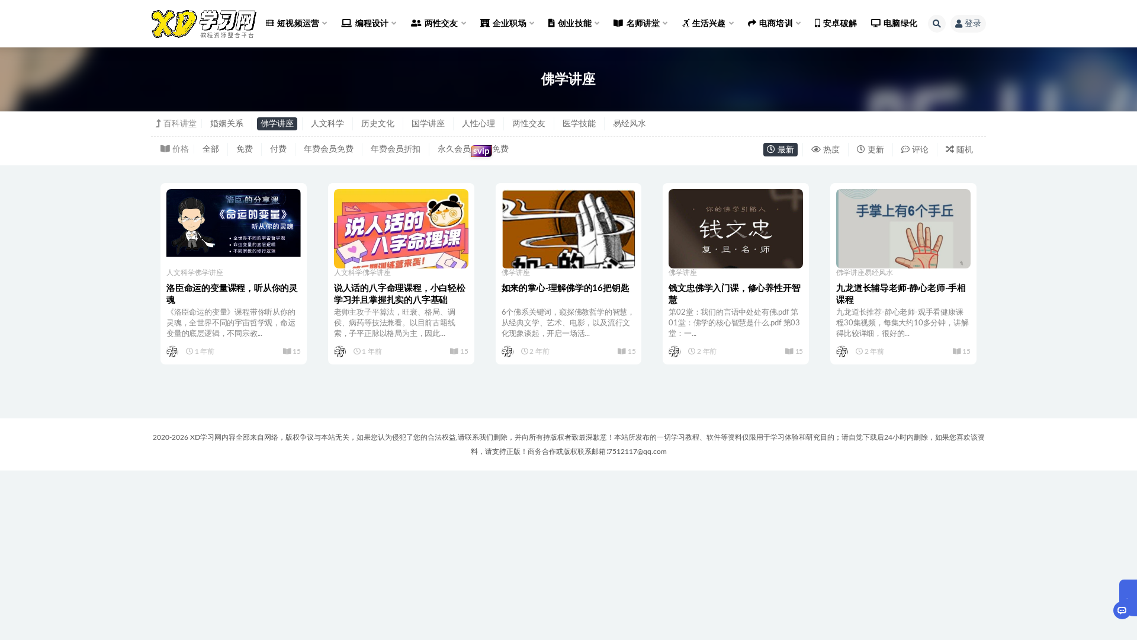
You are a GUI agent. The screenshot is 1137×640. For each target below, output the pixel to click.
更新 (874, 150)
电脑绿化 (900, 24)
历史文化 (377, 124)
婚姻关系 (226, 124)
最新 (784, 150)
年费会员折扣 (395, 149)
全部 (211, 149)
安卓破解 (840, 24)
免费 (244, 149)
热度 (830, 150)
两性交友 (528, 124)
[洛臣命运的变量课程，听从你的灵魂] (233, 223)
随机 (963, 150)
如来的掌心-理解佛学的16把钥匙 (565, 288)
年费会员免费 (329, 149)
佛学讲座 (277, 124)
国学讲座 (428, 124)
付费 (278, 149)
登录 (973, 24)
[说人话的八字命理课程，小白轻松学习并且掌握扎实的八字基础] (401, 240)
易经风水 (629, 124)
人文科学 (327, 124)
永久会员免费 (473, 150)
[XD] (173, 351)
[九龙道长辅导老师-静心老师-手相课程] (903, 244)
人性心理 (478, 124)
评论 (919, 150)
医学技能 (579, 124)
